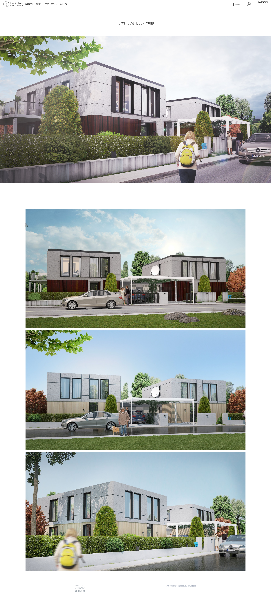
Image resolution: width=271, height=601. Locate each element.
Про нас (54, 4)
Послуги (39, 4)
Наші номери (81, 586)
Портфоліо (29, 4)
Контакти (63, 4)
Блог (47, 4)
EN (246, 4)
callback (237, 4)
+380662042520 (262, 2)
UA (249, 4)
